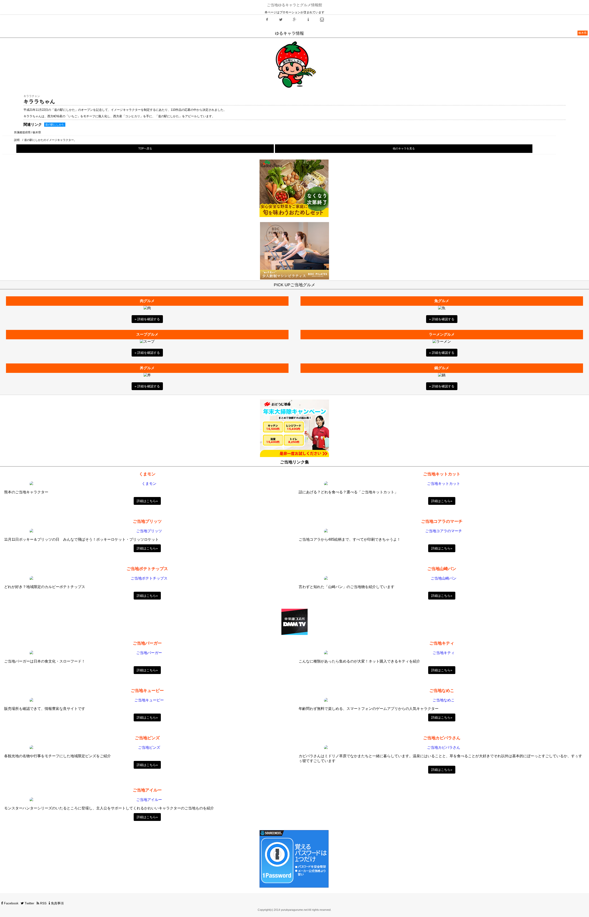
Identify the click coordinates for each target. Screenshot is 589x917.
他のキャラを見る (404, 148)
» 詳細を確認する (147, 319)
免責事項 (57, 903)
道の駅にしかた (54, 124)
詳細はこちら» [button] (147, 501)
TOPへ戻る (145, 148)
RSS (42, 903)
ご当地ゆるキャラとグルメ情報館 (294, 5)
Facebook (10, 903)
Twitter (29, 903)
